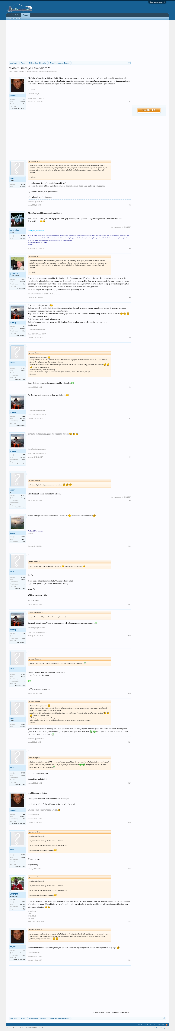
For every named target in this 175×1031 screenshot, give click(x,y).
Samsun (22, 101)
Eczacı (12, 533)
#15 (129, 783)
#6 (130, 387)
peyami (41, 71)
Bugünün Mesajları (15, 18)
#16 (129, 822)
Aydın (23, 539)
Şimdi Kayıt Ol (149, 110)
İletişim (140, 1024)
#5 (130, 337)
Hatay (23, 370)
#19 (129, 960)
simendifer (14, 230)
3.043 (23, 279)
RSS (166, 1025)
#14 (129, 742)
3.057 (23, 536)
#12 (129, 636)
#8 (130, 457)
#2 (130, 205)
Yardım (145, 1024)
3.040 (23, 184)
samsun (22, 281)
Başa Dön (161, 1024)
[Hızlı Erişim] (129, 63)
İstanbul (22, 238)
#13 (129, 693)
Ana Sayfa (15, 15)
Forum (25, 15)
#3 (130, 248)
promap (13, 322)
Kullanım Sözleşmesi (161, 1028)
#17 (129, 869)
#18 (129, 921)
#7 (130, 418)
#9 (130, 500)
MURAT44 (14, 894)
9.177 (23, 236)
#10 (129, 546)
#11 (129, 604)
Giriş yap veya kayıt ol (157, 2)
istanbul (22, 904)
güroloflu (14, 273)
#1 (130, 102)
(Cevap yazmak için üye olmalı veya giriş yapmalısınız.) (112, 1012)
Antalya (22, 186)
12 (24, 99)
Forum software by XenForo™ (26, 1028)
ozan (12, 178)
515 (23, 902)
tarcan (12, 363)
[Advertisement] (70, 41)
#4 (130, 297)
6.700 (23, 368)
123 (23, 326)
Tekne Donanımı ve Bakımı (22, 71)
